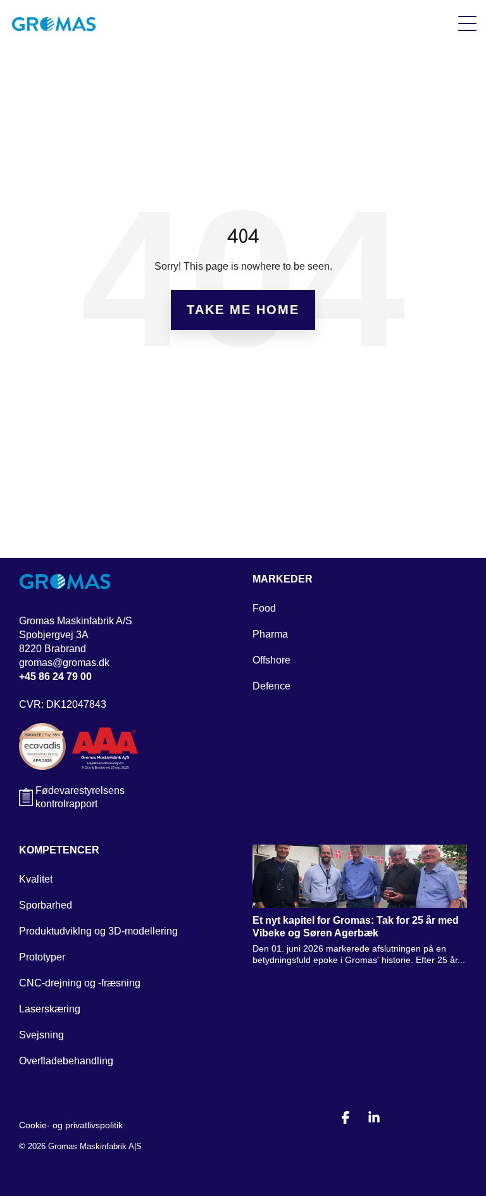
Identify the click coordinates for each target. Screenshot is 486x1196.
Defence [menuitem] (271, 686)
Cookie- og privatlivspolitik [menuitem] (71, 1125)
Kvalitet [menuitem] (36, 879)
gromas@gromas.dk (64, 662)
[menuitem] (282, 582)
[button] (467, 23)
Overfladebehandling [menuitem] (66, 1060)
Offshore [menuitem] (271, 660)
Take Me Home (243, 310)
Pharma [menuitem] (270, 634)
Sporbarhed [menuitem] (45, 905)
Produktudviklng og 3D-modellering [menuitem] (98, 931)
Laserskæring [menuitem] (49, 1009)
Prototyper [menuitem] (42, 957)
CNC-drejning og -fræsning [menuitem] (79, 983)
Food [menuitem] (264, 608)
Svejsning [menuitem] (41, 1034)
